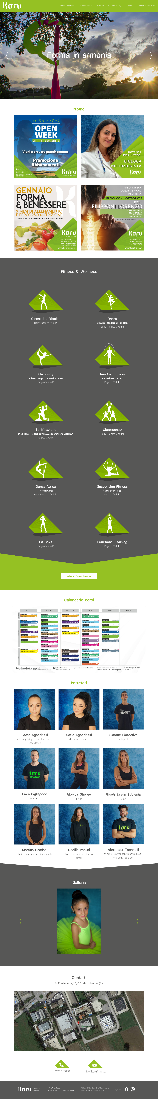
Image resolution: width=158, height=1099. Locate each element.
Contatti (130, 5)
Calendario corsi (85, 5)
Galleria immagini (115, 5)
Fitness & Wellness (67, 5)
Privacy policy (99, 1090)
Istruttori (100, 5)
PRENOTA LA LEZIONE (146, 5)
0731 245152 (62, 1071)
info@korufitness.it (95, 1071)
